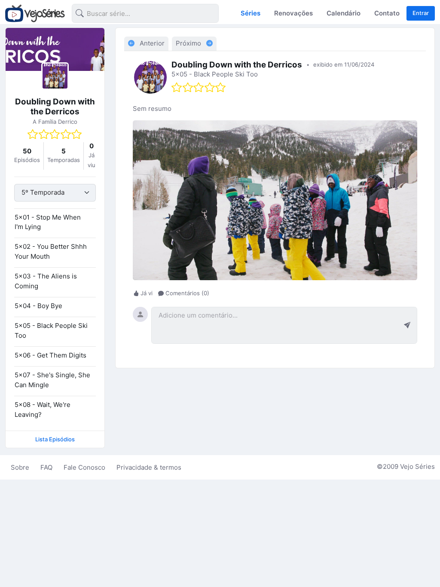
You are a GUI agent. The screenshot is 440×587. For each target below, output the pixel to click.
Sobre (20, 467)
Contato (387, 13)
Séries (250, 13)
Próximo (189, 43)
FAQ (46, 467)
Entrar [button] (420, 12)
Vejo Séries (417, 466)
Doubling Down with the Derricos (55, 106)
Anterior (151, 43)
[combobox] (138, 15)
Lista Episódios (55, 439)
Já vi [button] (147, 293)
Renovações (293, 13)
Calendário (344, 13)
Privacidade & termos (148, 467)
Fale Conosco (84, 467)
